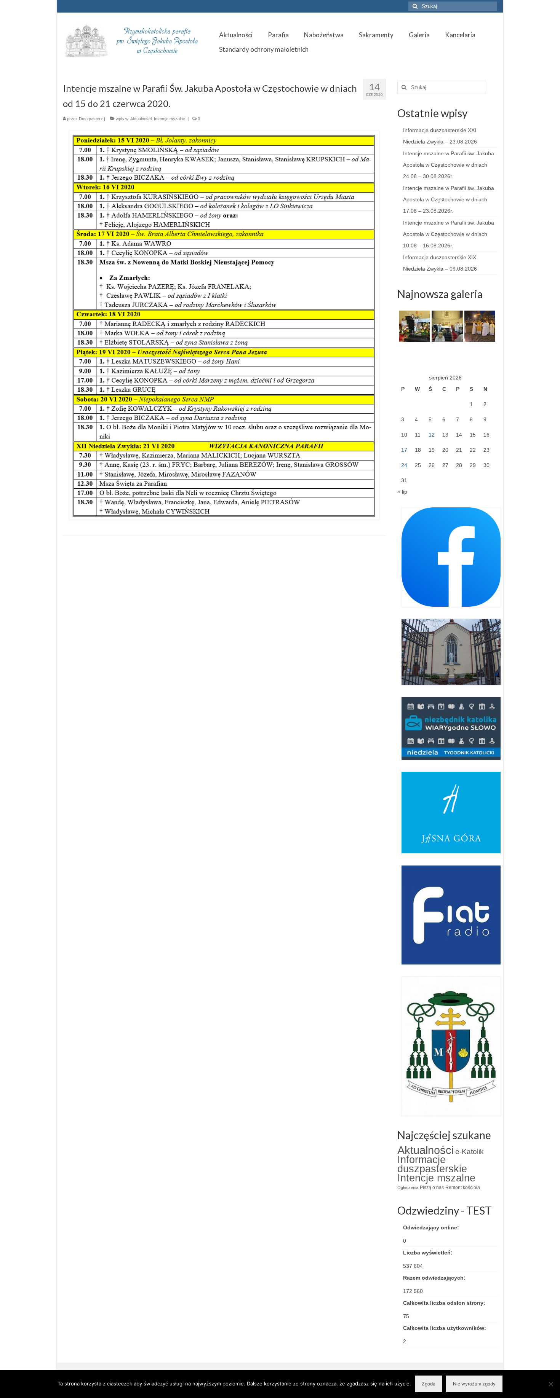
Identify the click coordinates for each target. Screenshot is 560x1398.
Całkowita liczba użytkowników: (445, 1328)
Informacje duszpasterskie (432, 1164)
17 (404, 450)
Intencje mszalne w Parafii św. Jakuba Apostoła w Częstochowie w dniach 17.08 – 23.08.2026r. (448, 199)
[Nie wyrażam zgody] (550, 1384)
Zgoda (428, 1384)
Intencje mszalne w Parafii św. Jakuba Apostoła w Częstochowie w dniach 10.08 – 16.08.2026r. (448, 234)
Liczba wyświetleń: (428, 1253)
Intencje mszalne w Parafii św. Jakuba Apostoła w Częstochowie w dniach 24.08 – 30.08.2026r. (448, 164)
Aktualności (141, 118)
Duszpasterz (91, 118)
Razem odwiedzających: (435, 1278)
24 (404, 465)
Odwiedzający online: (432, 1227)
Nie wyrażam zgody (474, 1384)
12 (432, 435)
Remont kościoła (462, 1187)
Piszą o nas (432, 1187)
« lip (402, 492)
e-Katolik (469, 1152)
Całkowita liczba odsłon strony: (445, 1303)
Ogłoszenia (407, 1187)
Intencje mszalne (169, 118)
